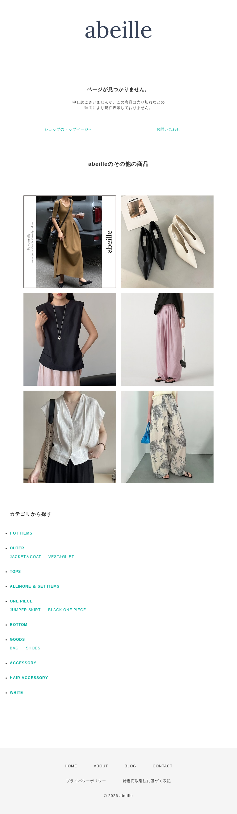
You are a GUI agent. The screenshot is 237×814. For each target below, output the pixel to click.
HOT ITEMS (21, 533)
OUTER (17, 548)
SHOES (33, 648)
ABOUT (101, 766)
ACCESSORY (23, 663)
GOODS (17, 639)
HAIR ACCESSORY (29, 678)
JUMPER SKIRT (25, 610)
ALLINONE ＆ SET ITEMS (35, 586)
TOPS (15, 571)
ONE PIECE (21, 601)
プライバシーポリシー (86, 781)
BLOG (130, 766)
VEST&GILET (61, 557)
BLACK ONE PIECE (67, 610)
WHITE (16, 692)
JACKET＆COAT (25, 557)
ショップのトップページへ (68, 129)
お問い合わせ (168, 129)
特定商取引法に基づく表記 (147, 781)
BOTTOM (18, 625)
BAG (14, 648)
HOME (71, 766)
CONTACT (163, 766)
